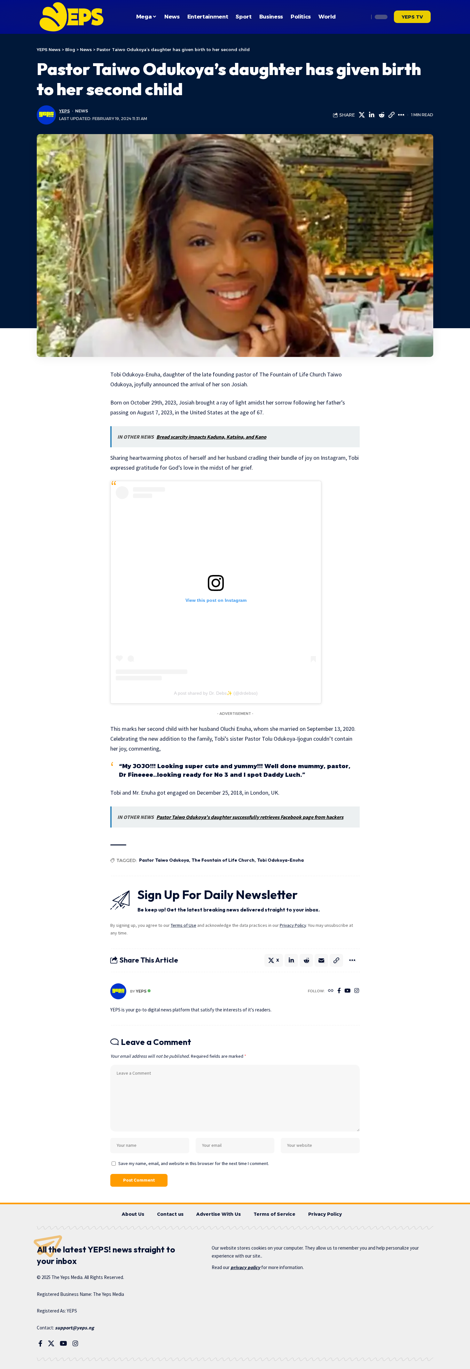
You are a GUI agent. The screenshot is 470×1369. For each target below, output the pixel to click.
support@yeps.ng (74, 1328)
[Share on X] (361, 115)
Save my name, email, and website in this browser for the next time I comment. (193, 1163)
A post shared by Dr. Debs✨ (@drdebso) (216, 693)
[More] (401, 115)
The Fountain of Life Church (223, 860)
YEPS (64, 111)
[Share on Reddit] (381, 115)
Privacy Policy (293, 925)
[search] (362, 17)
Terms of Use (183, 925)
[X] (51, 1343)
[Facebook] (339, 991)
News (81, 111)
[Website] (330, 991)
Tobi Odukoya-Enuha (280, 860)
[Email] (321, 960)
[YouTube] (347, 991)
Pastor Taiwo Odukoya (164, 860)
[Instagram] (357, 991)
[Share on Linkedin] (371, 115)
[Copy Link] (391, 115)
